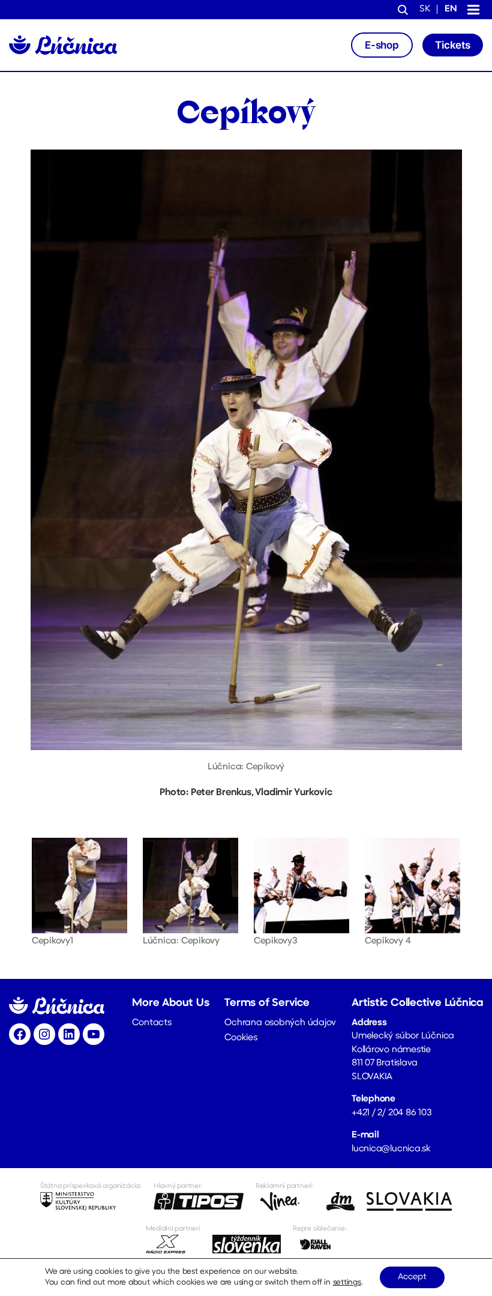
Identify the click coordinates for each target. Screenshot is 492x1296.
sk (424, 9)
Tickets (452, 45)
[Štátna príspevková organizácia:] (91, 1202)
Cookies (240, 1038)
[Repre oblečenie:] (319, 1244)
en (451, 9)
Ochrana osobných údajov (280, 1023)
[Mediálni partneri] (173, 1244)
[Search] (403, 10)
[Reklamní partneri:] (285, 1202)
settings (347, 1282)
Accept (412, 1277)
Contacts (151, 1023)
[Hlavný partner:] (199, 1202)
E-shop (382, 45)
